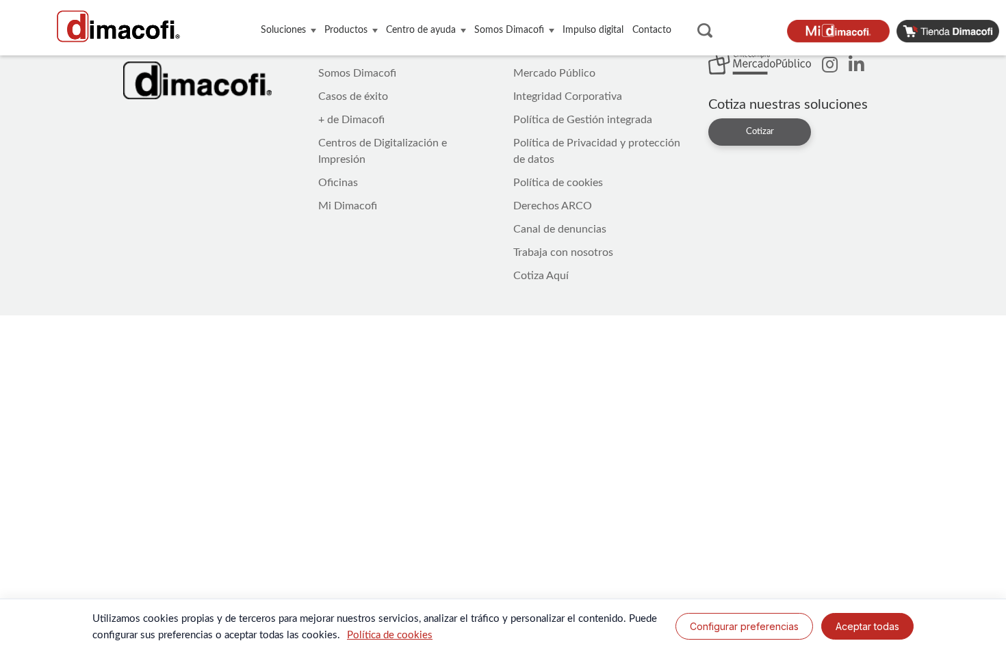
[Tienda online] (951, 31)
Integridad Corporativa (567, 96)
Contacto (651, 30)
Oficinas (338, 182)
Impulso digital (593, 30)
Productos (345, 30)
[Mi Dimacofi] (842, 31)
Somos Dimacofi (509, 30)
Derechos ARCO (552, 205)
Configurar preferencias (744, 626)
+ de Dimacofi (351, 119)
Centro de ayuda (421, 30)
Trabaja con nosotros (563, 252)
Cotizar (760, 131)
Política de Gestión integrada (582, 119)
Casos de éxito (353, 96)
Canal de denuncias (559, 229)
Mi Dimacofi (347, 205)
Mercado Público (554, 73)
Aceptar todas (867, 626)
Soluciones (283, 30)
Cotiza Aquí (541, 275)
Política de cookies (558, 182)
